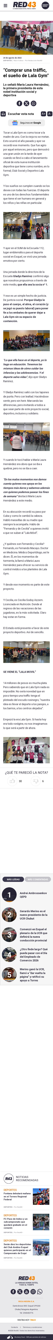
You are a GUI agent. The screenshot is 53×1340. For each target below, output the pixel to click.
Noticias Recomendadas (27, 1178)
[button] (19, 103)
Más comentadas (38, 879)
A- (49, 113)
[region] (26, 808)
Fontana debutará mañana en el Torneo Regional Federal (17, 1196)
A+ (43, 113)
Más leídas (13, 879)
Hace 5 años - (19, 61)
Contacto (14, 1327)
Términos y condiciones (32, 1327)
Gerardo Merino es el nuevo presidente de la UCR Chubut (33, 915)
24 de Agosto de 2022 (12, 58)
